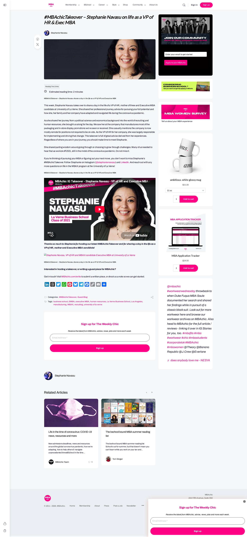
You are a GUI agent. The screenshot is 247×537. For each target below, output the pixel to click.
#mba (197, 333)
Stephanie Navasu (59, 33)
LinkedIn (124, 162)
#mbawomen (175, 347)
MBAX (70, 304)
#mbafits (188, 333)
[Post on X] (37, 45)
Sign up (206, 5)
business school (60, 301)
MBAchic (65, 276)
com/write (76, 276)
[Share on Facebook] (37, 39)
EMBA (72, 301)
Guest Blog (82, 297)
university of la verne (93, 304)
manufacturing (59, 304)
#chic (185, 337)
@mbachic (174, 286)
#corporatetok (176, 342)
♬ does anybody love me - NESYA (188, 360)
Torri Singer (117, 459)
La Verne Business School (118, 301)
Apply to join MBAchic (176, 62)
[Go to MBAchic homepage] (51, 5)
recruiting (78, 304)
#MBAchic (192, 342)
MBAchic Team (62, 462)
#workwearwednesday (181, 291)
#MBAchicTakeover (67, 297)
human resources (98, 301)
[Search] (184, 5)
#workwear (174, 337)
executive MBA (82, 301)
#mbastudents (198, 337)
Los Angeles (136, 301)
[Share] (152, 297)
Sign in (194, 5)
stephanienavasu (106, 162)
